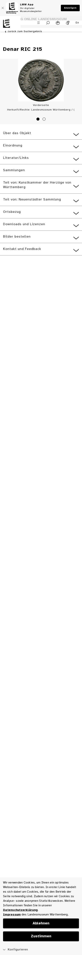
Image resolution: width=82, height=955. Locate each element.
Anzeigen (70, 8)
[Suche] (48, 23)
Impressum (12, 914)
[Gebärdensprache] (68, 23)
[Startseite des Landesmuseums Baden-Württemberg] (10, 25)
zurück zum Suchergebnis (25, 31)
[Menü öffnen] (38, 22)
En (77, 22)
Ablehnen (41, 923)
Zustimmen (41, 936)
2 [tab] (45, 120)
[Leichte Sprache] (58, 23)
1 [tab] (38, 120)
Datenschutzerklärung (20, 910)
